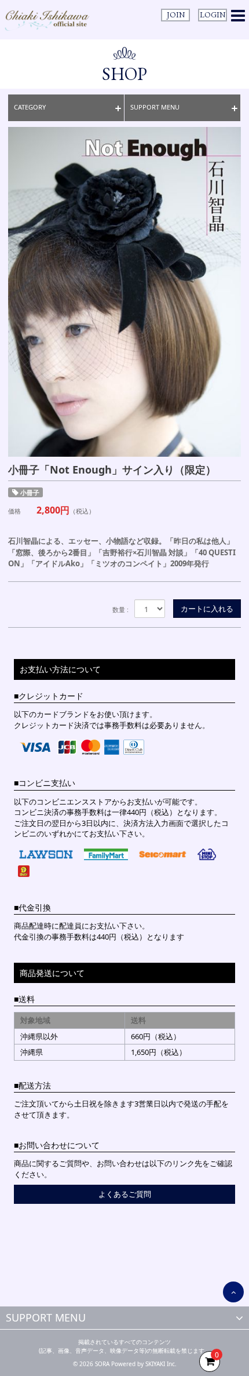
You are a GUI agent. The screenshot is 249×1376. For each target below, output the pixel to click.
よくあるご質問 (124, 1194)
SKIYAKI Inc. (161, 1364)
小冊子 (29, 492)
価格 (14, 511)
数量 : (120, 609)
